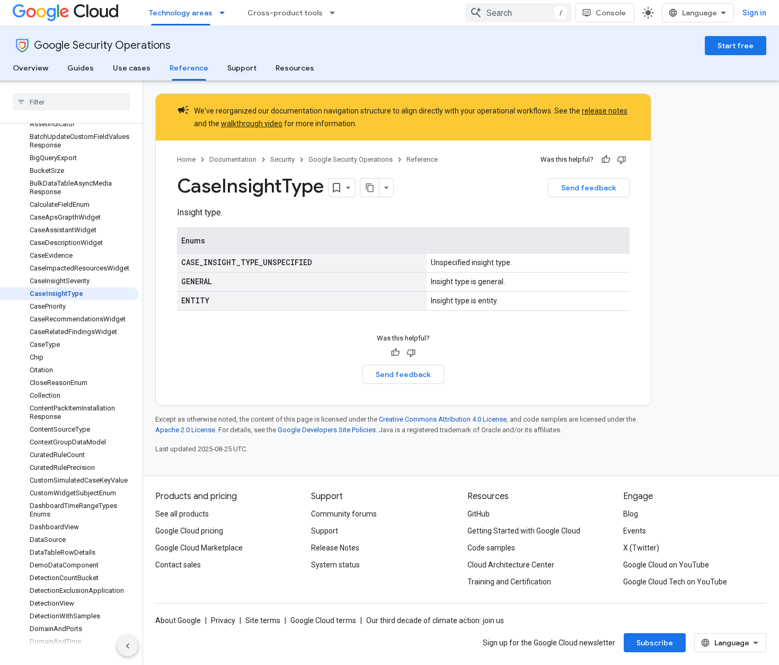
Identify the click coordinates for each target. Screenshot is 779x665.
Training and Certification (509, 582)
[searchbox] (71, 101)
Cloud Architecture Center (510, 565)
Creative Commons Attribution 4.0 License (443, 419)
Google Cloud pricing (189, 531)
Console (611, 13)
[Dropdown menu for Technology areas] (225, 12)
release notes (604, 111)
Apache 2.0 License (185, 430)
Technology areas (181, 13)
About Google (178, 620)
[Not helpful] (622, 160)
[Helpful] (606, 160)
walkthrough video (251, 123)
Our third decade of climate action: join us (435, 620)
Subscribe (654, 643)
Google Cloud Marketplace (199, 548)
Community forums (344, 514)
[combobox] (518, 12)
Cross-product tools (285, 13)
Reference (189, 68)
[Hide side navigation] (127, 646)
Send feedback (588, 187)
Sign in (754, 12)
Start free (736, 45)
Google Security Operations (102, 45)
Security (282, 159)
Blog (630, 514)
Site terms (262, 620)
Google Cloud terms (323, 620)
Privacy (223, 620)
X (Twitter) (641, 548)
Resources (295, 68)
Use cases (132, 68)
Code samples (491, 548)
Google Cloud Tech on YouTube (675, 582)
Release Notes (335, 548)
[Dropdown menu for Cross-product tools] (335, 12)
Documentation (232, 159)
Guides (80, 68)
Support (241, 68)
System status (335, 565)
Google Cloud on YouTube (666, 565)
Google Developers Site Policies (327, 430)
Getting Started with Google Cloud (523, 531)
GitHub (478, 514)
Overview (30, 68)
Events (634, 531)
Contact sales (178, 565)
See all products (182, 514)
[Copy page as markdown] (369, 188)
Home (186, 159)
